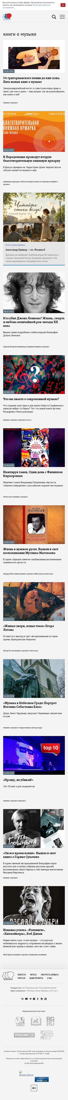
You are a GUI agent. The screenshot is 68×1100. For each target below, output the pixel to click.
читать (33, 974)
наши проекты (36, 978)
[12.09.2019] (34, 660)
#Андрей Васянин (11, 574)
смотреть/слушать (50, 974)
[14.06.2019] (34, 737)
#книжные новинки (25, 346)
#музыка (46, 181)
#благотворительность (31, 181)
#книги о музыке (10, 102)
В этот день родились (15, 245)
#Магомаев (39, 574)
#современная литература (30, 727)
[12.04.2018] (34, 887)
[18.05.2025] (34, 41)
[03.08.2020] (34, 356)
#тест (28, 420)
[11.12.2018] (34, 810)
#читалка (49, 574)
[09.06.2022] (34, 112)
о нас (49, 978)
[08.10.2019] (34, 583)
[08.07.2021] (34, 273)
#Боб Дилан (8, 954)
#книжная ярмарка (12, 181)
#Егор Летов (8, 650)
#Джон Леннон (10, 346)
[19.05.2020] (34, 506)
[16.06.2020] (34, 429)
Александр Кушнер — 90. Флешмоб (25, 249)
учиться (21, 978)
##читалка (8, 497)
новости (22, 974)
